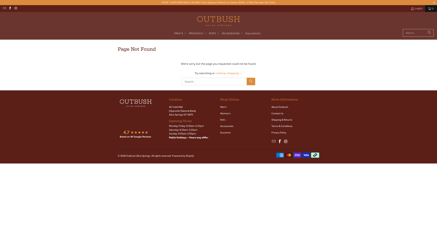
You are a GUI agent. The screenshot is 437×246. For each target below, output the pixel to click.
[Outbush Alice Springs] (218, 21)
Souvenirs (225, 132)
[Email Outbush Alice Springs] (4, 8)
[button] (180, 33)
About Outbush (279, 106)
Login (418, 8)
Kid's (222, 119)
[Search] (429, 33)
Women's (225, 113)
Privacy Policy (278, 132)
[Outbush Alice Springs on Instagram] (15, 8)
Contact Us (277, 113)
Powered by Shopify (183, 155)
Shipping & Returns (281, 119)
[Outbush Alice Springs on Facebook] (10, 8)
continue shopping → (228, 73)
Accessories (227, 126)
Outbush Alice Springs (138, 155)
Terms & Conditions (282, 126)
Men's (223, 106)
